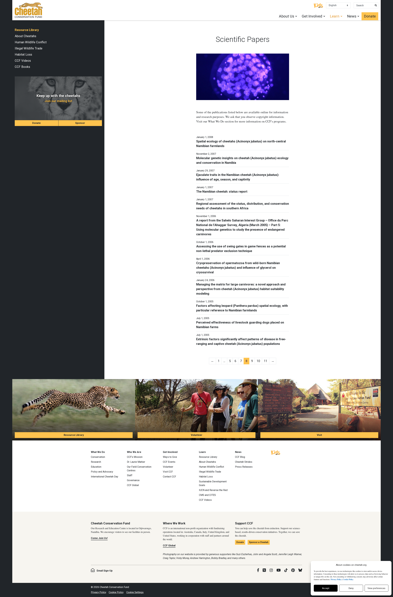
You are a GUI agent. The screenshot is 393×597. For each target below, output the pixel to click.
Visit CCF (168, 471)
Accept (325, 588)
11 (265, 361)
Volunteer (196, 435)
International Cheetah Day (104, 476)
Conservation (98, 457)
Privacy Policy (98, 592)
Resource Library (27, 30)
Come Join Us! (99, 538)
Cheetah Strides (243, 461)
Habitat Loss (23, 54)
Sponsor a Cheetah (258, 542)
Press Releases (244, 466)
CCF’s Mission (134, 457)
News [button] (351, 16)
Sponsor (80, 123)
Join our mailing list (58, 101)
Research (96, 461)
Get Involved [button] (312, 16)
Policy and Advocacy (102, 471)
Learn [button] (334, 16)
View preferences (376, 588)
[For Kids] (318, 5)
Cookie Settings (135, 592)
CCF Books (22, 67)
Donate (370, 16)
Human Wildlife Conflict (31, 42)
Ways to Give (170, 457)
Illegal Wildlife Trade (28, 48)
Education (96, 466)
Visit (319, 435)
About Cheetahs (25, 36)
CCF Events (169, 461)
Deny (351, 588)
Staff (129, 475)
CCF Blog (240, 457)
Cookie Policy (116, 592)
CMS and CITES (207, 495)
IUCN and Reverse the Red (213, 490)
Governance (133, 480)
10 (258, 361)
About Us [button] (286, 16)
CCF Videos (23, 60)
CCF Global (133, 485)
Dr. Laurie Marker (136, 461)
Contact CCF (169, 476)
